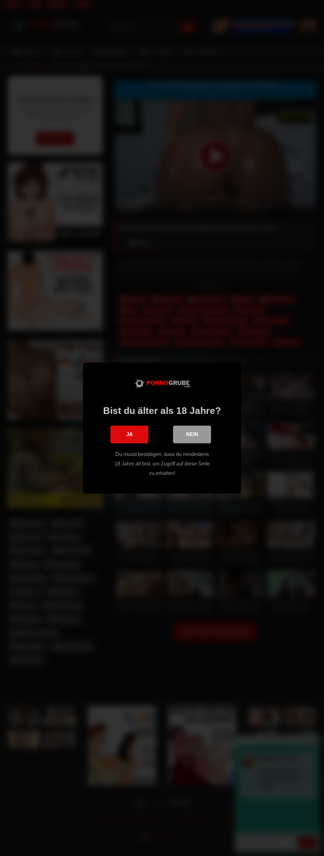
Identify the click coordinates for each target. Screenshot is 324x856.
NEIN (192, 434)
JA (129, 434)
